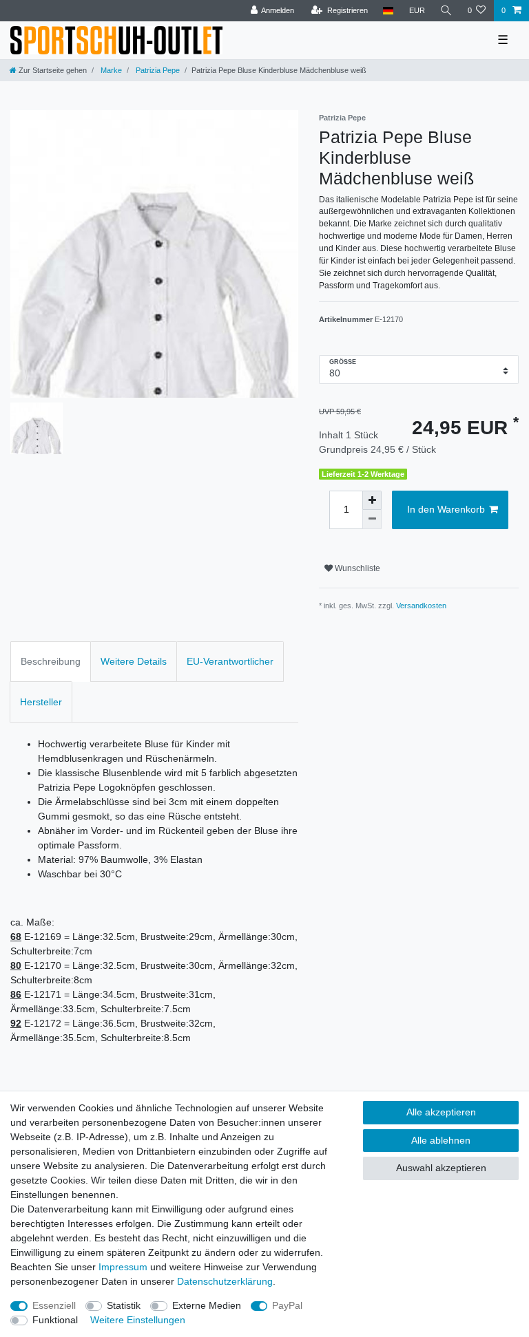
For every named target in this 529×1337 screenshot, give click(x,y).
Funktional (55, 1319)
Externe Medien (206, 1305)
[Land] (388, 10)
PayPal (287, 1305)
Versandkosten (421, 605)
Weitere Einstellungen (137, 1319)
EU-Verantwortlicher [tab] (230, 661)
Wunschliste (356, 568)
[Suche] (446, 10)
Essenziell (54, 1305)
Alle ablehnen (440, 1140)
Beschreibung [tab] (51, 661)
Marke (110, 70)
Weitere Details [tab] (134, 661)
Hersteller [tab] (41, 701)
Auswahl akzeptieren (441, 1167)
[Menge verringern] (372, 519)
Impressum (122, 1266)
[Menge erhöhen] (372, 500)
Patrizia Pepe (157, 70)
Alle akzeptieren (441, 1111)
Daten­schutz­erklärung (225, 1281)
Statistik (124, 1305)
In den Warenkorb (446, 509)
